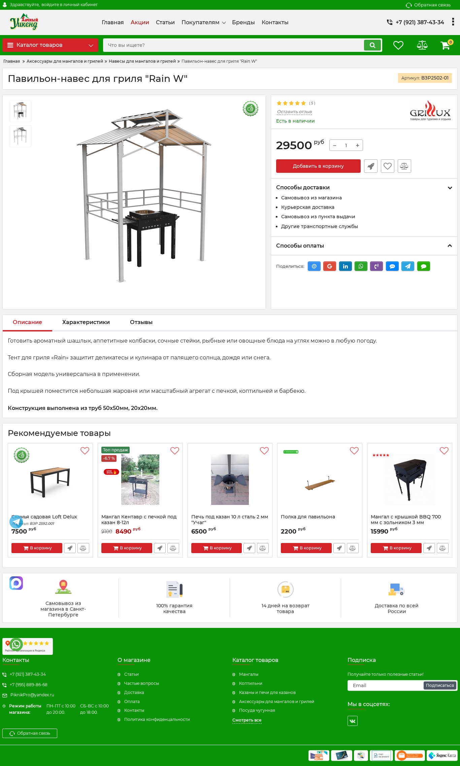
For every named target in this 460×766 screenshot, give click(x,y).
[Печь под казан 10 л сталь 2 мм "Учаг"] (230, 480)
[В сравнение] (404, 166)
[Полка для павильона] (320, 480)
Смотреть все (247, 720)
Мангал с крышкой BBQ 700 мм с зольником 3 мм (406, 519)
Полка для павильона (308, 517)
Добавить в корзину (318, 166)
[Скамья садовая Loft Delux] (50, 480)
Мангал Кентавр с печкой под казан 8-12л (138, 519)
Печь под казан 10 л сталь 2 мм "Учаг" (229, 519)
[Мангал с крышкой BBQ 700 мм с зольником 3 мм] (410, 480)
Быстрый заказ (370, 166)
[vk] (353, 721)
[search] (372, 45)
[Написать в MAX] (16, 583)
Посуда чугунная (257, 710)
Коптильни (250, 683)
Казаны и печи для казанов (267, 692)
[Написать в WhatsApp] (16, 644)
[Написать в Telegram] (16, 522)
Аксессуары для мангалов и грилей (276, 701)
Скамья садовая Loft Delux (44, 520)
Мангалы (248, 674)
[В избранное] (387, 166)
